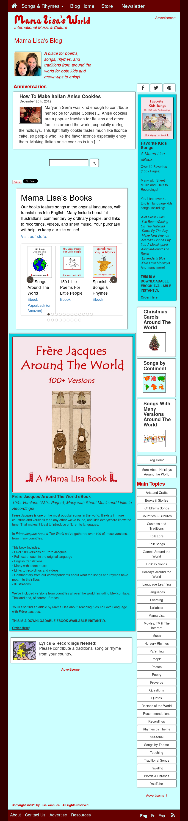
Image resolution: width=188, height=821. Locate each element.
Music (156, 635)
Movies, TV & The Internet (157, 625)
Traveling (156, 768)
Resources (81, 815)
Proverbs (156, 682)
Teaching (156, 752)
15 (56, 320)
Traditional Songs (156, 760)
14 (52, 320)
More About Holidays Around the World (156, 471)
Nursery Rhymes (156, 643)
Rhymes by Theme (156, 729)
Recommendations (156, 713)
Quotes (156, 698)
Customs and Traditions (156, 526)
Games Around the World (156, 553)
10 (84, 314)
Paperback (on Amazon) (39, 308)
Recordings (156, 721)
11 (87, 314)
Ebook (33, 299)
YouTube (156, 783)
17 (64, 320)
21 (80, 320)
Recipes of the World (156, 705)
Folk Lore (156, 536)
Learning (156, 599)
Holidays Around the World (156, 574)
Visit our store (33, 236)
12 (91, 314)
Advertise (58, 815)
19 (72, 320)
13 (48, 320)
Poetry (156, 674)
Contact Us (35, 815)
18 (68, 320)
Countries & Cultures (157, 516)
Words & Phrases (156, 776)
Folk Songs (157, 544)
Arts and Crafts (157, 492)
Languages (157, 592)
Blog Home (157, 460)
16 (60, 320)
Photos (157, 666)
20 (76, 320)
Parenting (157, 651)
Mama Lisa (157, 615)
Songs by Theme (156, 744)
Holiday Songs (156, 564)
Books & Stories (156, 500)
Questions (156, 690)
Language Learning (156, 584)
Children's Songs (156, 508)
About (15, 815)
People (157, 659)
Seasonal (156, 737)
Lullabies (156, 607)
